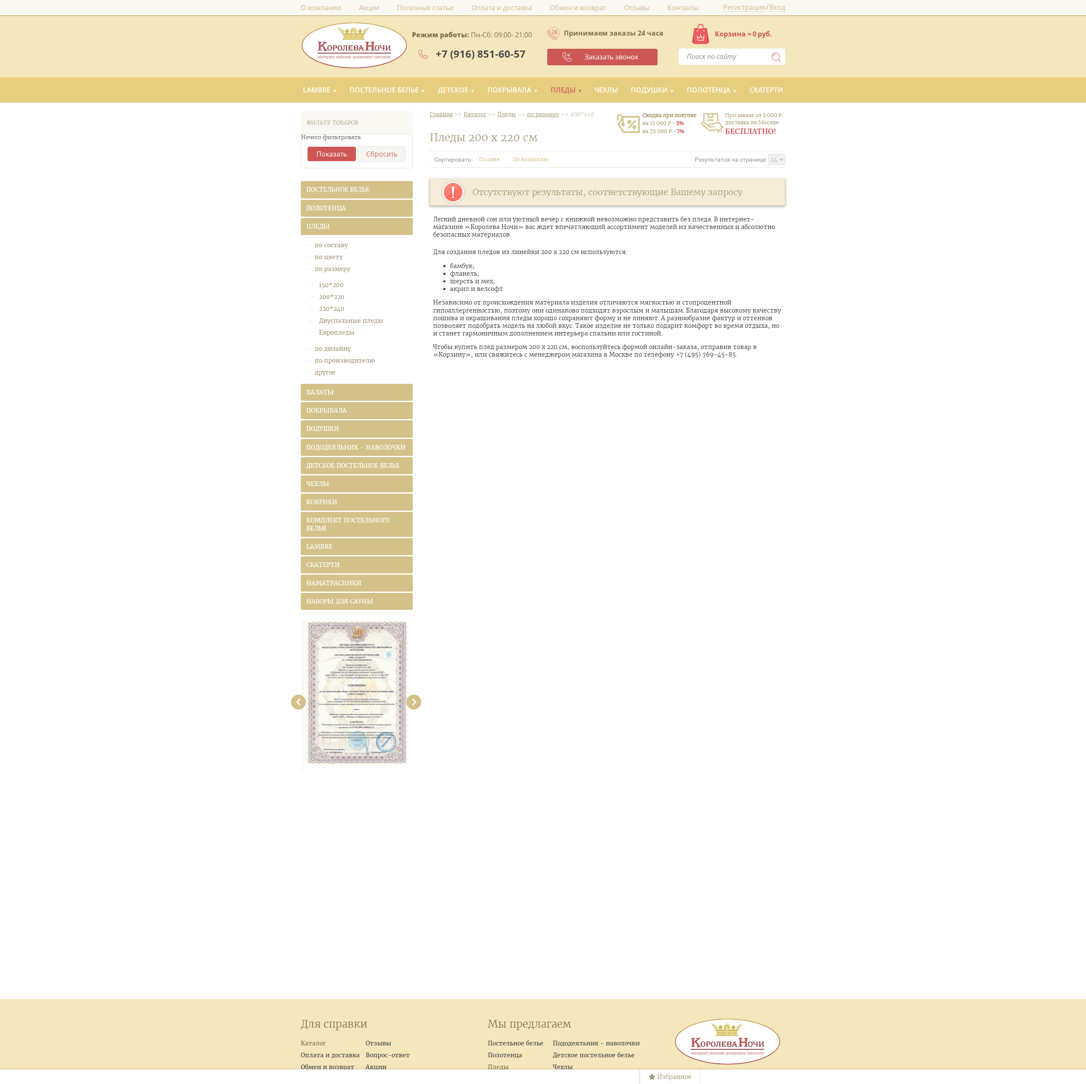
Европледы (336, 332)
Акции (369, 7)
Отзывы (636, 7)
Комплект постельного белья (347, 524)
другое (325, 372)
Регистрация (744, 8)
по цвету (329, 257)
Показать (331, 154)
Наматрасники (333, 583)
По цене (490, 159)
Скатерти (766, 90)
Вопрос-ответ (388, 1055)
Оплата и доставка (501, 7)
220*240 (331, 309)
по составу (331, 245)
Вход (777, 8)
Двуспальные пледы (351, 320)
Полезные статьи (425, 7)
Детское (453, 90)
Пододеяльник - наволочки (356, 447)
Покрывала (509, 90)
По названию (531, 159)
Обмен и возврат (578, 7)
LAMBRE (316, 90)
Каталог (313, 1043)
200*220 (331, 297)
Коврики (321, 502)
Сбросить (381, 154)
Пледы (563, 90)
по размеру (332, 269)
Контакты (682, 7)
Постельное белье (384, 90)
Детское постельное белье (353, 465)
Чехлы (606, 90)
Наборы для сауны (339, 601)
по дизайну (333, 348)
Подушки (649, 90)
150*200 (331, 285)
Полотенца (709, 90)
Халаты (320, 392)
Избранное (673, 1077)
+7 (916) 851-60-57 (481, 54)
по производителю (345, 360)
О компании (321, 7)
